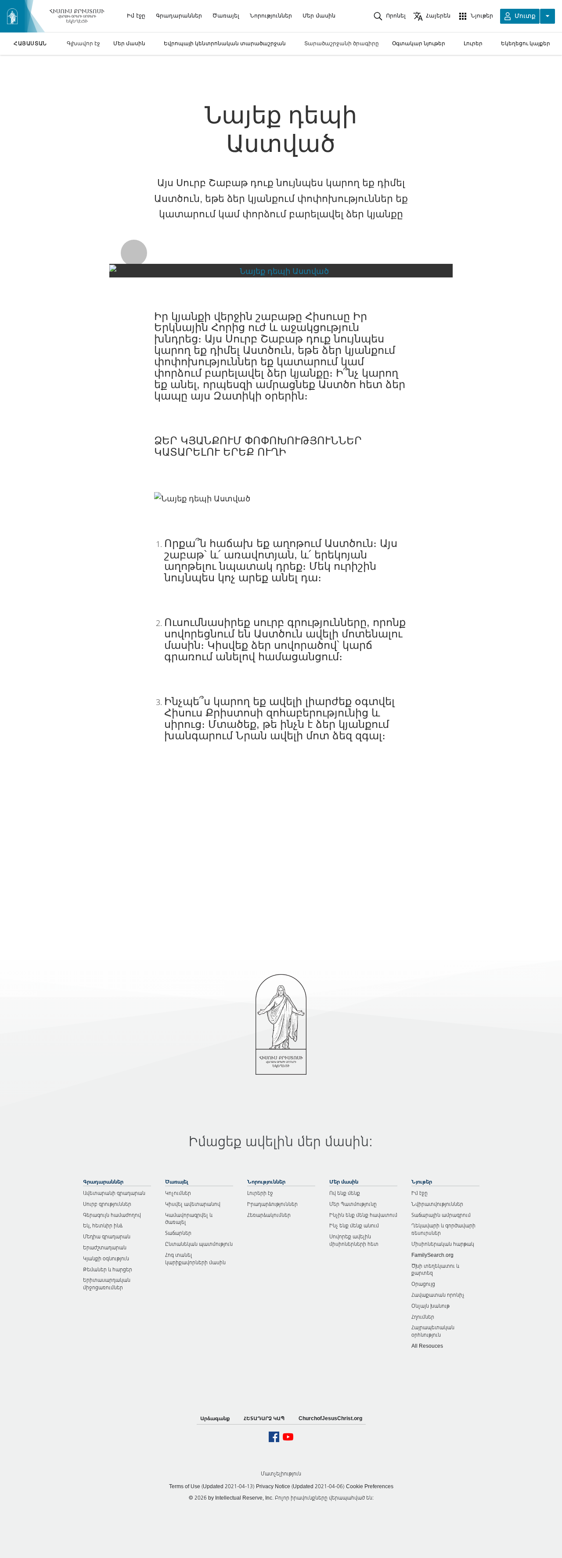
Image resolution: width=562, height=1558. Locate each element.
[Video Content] (281, 270)
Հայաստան (30, 43)
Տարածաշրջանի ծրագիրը (341, 43)
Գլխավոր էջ (83, 43)
